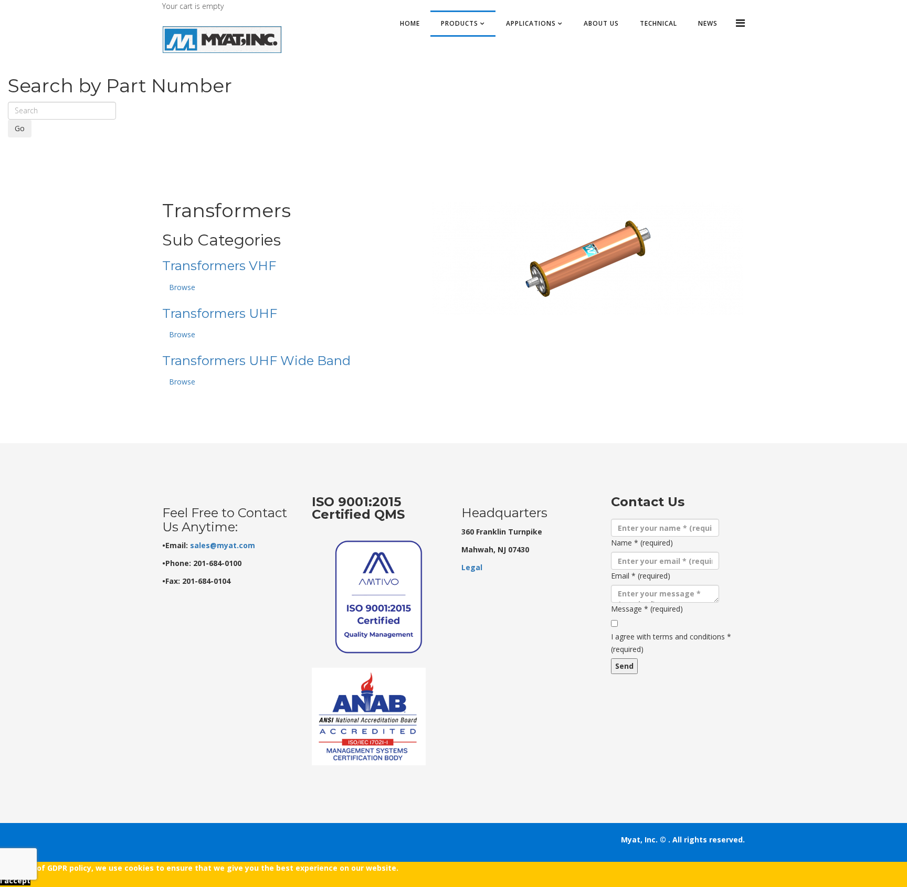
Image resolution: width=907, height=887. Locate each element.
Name (642, 543)
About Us (601, 23)
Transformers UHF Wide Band (256, 360)
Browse (182, 287)
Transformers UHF (219, 313)
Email (640, 576)
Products (459, 23)
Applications (531, 23)
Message (647, 609)
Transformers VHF (219, 265)
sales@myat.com (222, 545)
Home (410, 23)
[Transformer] (587, 258)
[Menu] (740, 23)
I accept (15, 880)
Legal (471, 567)
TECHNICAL (658, 23)
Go (20, 128)
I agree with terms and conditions (671, 643)
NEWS (708, 23)
